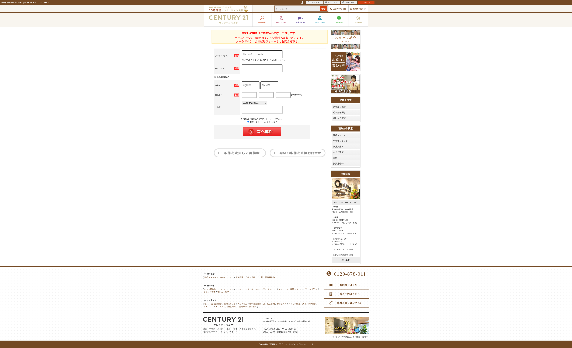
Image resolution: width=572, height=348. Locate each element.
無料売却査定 (255, 304)
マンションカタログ (213, 304)
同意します (254, 122)
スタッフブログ (309, 304)
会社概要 (345, 260)
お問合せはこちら (350, 285)
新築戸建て (338, 146)
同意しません (272, 122)
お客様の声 (281, 304)
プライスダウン (310, 289)
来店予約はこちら (350, 294)
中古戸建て (338, 152)
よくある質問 (269, 304)
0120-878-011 (339, 9)
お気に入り (333, 2)
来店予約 (350, 2)
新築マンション (340, 135)
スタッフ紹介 (294, 304)
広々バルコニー (269, 289)
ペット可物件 (210, 289)
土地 (335, 158)
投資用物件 (338, 163)
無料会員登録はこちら (350, 303)
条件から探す (339, 107)
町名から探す (339, 112)
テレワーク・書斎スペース (290, 289)
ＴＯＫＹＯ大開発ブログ (226, 306)
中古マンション (340, 141)
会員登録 (243, 306)
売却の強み (242, 304)
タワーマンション (226, 289)
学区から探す (339, 118)
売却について (230, 304)
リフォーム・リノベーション (248, 289)
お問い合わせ (359, 9)
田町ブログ (208, 306)
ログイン (366, 2)
